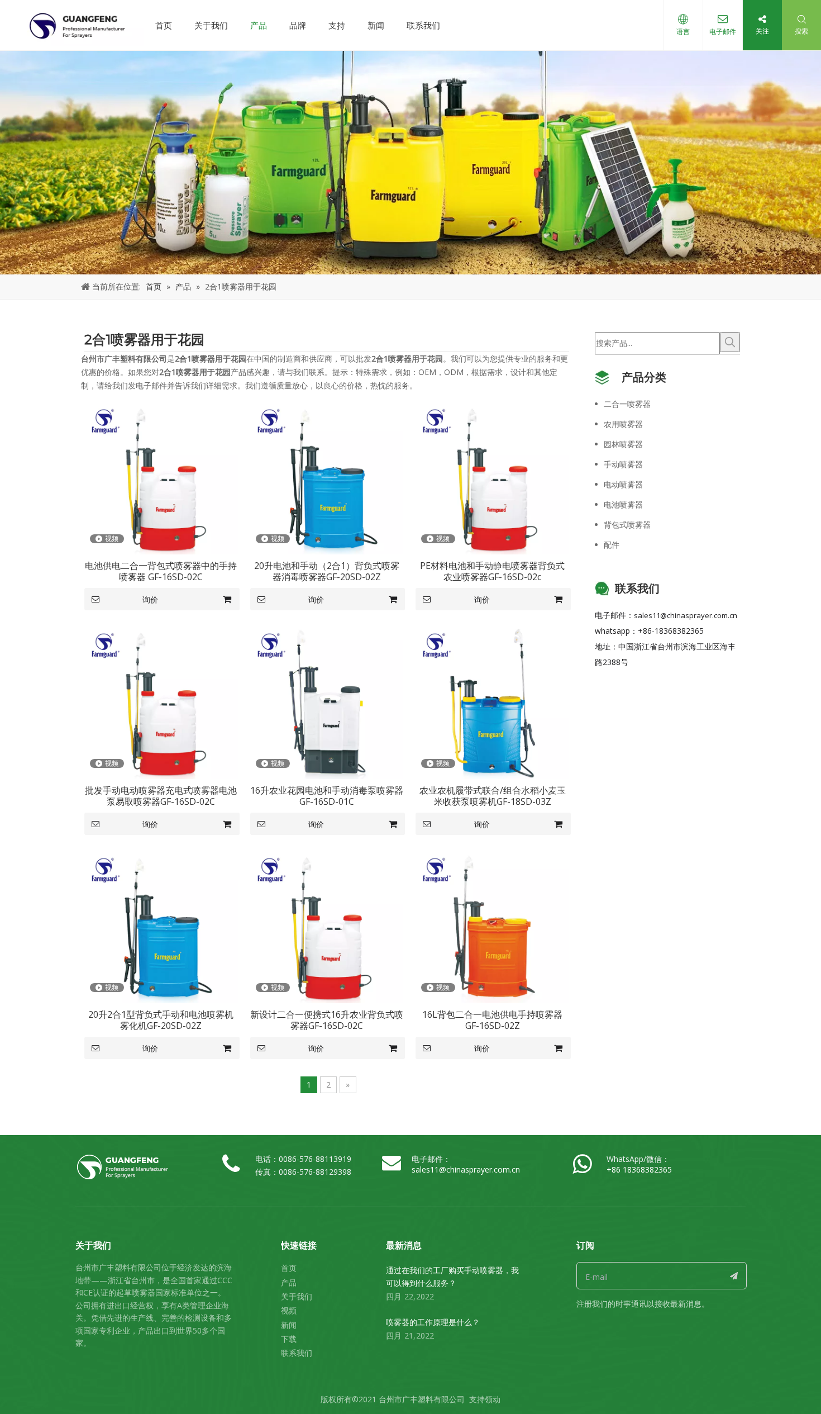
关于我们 (211, 25)
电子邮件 (722, 31)
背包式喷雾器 (627, 524)
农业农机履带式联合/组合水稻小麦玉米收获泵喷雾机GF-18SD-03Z (492, 796)
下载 (289, 1339)
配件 (611, 544)
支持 (336, 25)
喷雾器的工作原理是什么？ (433, 1322)
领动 (492, 1399)
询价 (150, 599)
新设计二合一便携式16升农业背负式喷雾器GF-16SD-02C (326, 1020)
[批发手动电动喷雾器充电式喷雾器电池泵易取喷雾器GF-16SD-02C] (161, 701)
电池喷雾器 (623, 504)
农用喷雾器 (623, 424)
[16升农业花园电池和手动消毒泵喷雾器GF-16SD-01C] (327, 701)
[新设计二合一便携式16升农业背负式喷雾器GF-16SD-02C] (327, 925)
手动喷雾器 (623, 464)
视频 (289, 1310)
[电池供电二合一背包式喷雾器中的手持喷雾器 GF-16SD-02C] (161, 477)
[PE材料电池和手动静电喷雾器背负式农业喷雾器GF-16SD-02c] (492, 477)
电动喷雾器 (623, 484)
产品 (258, 25)
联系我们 (423, 25)
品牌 (297, 25)
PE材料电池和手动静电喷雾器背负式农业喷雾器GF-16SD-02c (492, 571)
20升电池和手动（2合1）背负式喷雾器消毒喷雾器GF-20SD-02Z (326, 571)
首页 (163, 25)
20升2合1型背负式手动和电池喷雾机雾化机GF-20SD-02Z (160, 1020)
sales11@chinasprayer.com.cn (685, 615)
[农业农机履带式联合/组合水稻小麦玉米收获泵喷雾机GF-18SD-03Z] (492, 701)
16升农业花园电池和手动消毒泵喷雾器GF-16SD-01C (326, 796)
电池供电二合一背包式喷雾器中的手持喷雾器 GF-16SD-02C (161, 571)
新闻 (375, 25)
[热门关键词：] (730, 342)
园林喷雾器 (623, 444)
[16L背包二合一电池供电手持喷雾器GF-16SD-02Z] (492, 925)
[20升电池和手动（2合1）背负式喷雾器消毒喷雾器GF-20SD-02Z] (327, 477)
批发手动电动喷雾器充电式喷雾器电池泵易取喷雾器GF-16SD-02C (161, 796)
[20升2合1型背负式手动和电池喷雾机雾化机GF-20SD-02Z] (161, 925)
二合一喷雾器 (627, 403)
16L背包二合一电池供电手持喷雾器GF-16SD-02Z (492, 1020)
